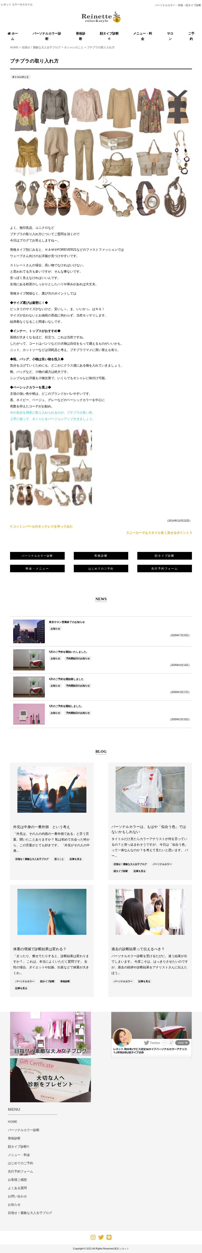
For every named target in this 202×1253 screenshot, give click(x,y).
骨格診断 (101, 555)
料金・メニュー (37, 568)
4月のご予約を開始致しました (66, 679)
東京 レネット (121, 1248)
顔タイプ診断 (165, 555)
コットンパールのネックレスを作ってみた (42, 526)
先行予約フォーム (164, 568)
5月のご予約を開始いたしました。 (69, 651)
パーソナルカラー (162, 864)
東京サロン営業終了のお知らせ (67, 622)
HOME (12, 1121)
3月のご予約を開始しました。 (66, 706)
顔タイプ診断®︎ (18, 1146)
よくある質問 (17, 1188)
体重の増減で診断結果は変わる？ (39, 949)
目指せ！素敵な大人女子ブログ (32, 859)
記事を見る (76, 859)
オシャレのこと (20, 77)
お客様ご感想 (17, 1179)
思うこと (59, 859)
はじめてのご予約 (20, 1163)
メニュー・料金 (19, 1155)
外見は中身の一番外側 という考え (41, 827)
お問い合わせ (17, 1196)
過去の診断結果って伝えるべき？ (138, 949)
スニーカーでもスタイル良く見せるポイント (158, 532)
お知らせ (55, 628)
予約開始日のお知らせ (78, 658)
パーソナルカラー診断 (23, 1130)
